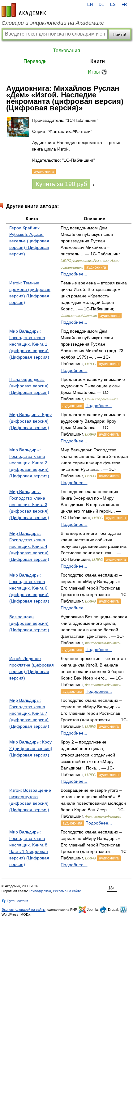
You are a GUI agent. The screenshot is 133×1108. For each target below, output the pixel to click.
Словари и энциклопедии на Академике (53, 23)
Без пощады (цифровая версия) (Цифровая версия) (29, 623)
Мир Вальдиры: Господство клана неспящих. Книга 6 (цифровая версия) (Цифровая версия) (29, 588)
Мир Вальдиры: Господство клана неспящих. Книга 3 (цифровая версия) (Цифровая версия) (29, 504)
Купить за (61, 184)
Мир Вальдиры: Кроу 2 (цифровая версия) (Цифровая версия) (30, 748)
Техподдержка (40, 891)
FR (124, 4)
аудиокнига (96, 267)
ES (113, 4)
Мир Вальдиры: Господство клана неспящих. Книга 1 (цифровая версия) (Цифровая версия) (29, 344)
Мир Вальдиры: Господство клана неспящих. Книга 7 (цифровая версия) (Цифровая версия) (29, 713)
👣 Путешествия (15, 901)
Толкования (66, 50)
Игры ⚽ (97, 72)
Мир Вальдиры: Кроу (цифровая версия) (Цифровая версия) (30, 421)
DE (101, 4)
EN (90, 4)
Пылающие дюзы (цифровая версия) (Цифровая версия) (29, 386)
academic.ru (24, 10)
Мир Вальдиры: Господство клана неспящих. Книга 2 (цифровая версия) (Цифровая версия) (29, 462)
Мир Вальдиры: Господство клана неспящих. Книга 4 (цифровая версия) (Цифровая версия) (29, 546)
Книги (97, 61)
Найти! (119, 34)
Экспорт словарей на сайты (23, 909)
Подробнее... (74, 273)
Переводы (36, 61)
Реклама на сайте (67, 891)
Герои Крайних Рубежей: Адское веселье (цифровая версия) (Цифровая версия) (29, 240)
